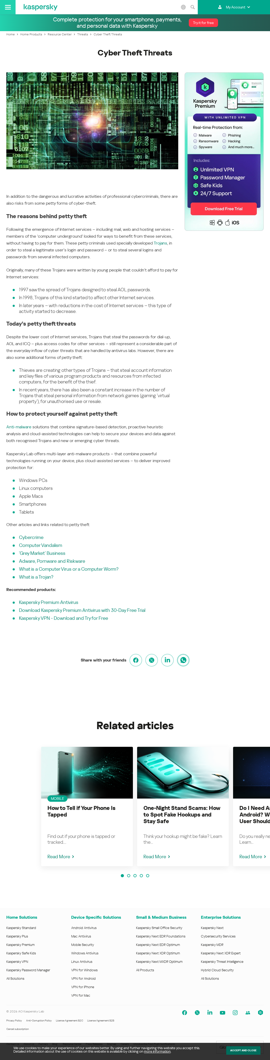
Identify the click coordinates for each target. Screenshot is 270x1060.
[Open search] (192, 7)
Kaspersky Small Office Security (159, 928)
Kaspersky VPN (17, 962)
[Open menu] (8, 7)
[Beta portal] (260, 1013)
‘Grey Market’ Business (42, 553)
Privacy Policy (14, 1020)
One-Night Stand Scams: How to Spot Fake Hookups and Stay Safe (181, 814)
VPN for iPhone (82, 987)
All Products (145, 970)
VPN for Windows (84, 970)
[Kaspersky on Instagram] (235, 1013)
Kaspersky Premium (20, 945)
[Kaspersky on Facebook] (184, 1013)
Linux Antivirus (81, 962)
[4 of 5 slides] (141, 876)
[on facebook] (135, 660)
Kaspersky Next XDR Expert (221, 953)
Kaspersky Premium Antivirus (48, 602)
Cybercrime (31, 537)
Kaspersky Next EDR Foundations (160, 936)
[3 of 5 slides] (135, 876)
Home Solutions (21, 917)
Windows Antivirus (84, 953)
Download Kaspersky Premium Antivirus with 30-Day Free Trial (82, 610)
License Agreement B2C (69, 1020)
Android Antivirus (84, 928)
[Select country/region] (183, 7)
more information (157, 1051)
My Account (235, 7)
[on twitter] (151, 660)
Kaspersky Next (212, 928)
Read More (58, 856)
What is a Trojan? (36, 577)
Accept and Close (243, 1050)
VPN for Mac (80, 995)
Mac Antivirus (81, 936)
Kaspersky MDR (212, 945)
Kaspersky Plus (17, 936)
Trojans (160, 243)
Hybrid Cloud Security (217, 970)
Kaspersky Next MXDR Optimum (159, 962)
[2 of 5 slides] (129, 876)
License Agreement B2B (100, 1020)
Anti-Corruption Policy (39, 1020)
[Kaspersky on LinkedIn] (210, 1013)
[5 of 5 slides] (147, 876)
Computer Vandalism (40, 545)
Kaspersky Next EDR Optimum (158, 945)
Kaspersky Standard (21, 928)
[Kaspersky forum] (248, 1013)
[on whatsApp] (183, 660)
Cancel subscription (17, 1029)
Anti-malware (18, 426)
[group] (87, 806)
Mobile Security (82, 945)
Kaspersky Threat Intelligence (222, 962)
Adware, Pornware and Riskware (52, 561)
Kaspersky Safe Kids (21, 953)
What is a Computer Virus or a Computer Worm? (68, 569)
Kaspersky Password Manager (28, 970)
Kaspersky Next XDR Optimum (158, 953)
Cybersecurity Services (218, 936)
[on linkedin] (167, 660)
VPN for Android (83, 979)
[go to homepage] (40, 7)
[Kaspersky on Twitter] (197, 1013)
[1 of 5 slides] (122, 876)
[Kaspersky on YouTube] (222, 1013)
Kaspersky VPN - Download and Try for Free (63, 618)
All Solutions (15, 979)
